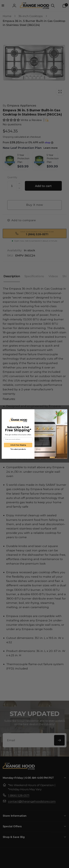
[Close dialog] (65, 411)
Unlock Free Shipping (18, 445)
